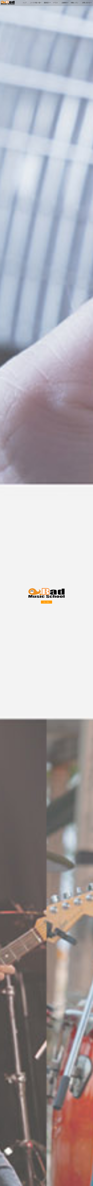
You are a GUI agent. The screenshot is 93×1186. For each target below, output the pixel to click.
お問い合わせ (87, 3)
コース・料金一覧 (36, 3)
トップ (24, 3)
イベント (55, 3)
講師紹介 (47, 3)
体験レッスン (74, 3)
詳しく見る (46, 602)
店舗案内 (65, 3)
